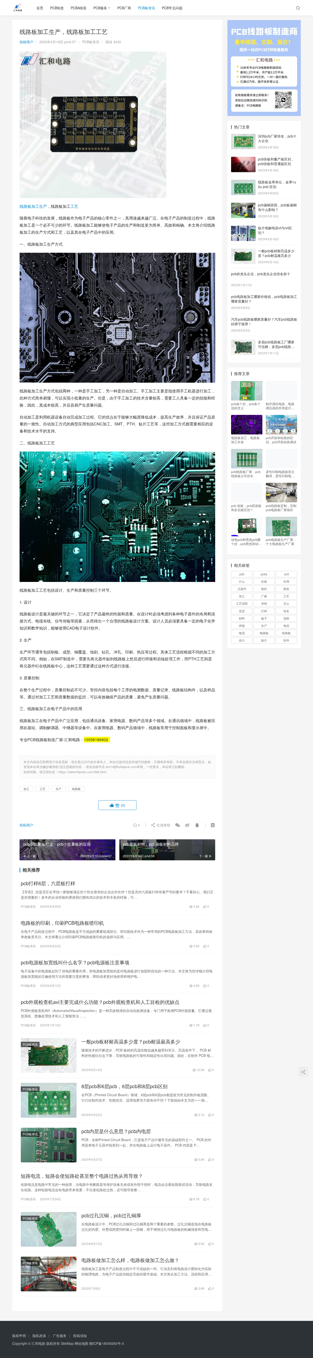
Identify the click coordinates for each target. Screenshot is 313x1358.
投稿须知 (80, 1335)
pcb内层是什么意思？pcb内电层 (116, 1131)
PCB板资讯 (146, 7)
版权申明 (19, 1335)
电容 (286, 625)
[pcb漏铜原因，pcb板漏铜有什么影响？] (243, 205)
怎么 (286, 603)
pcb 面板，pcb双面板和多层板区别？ (246, 508)
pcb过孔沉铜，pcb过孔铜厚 (111, 1215)
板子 (264, 618)
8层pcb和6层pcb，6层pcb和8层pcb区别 (124, 1086)
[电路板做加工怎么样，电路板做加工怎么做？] (49, 1274)
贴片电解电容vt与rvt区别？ (275, 230)
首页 (39, 7)
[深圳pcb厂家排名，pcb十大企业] (243, 136)
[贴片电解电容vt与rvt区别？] (243, 228)
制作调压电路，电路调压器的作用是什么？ (280, 406)
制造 (286, 589)
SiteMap (67, 1343)
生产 (43, 206)
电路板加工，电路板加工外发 (245, 440)
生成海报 (163, 824)
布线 (264, 603)
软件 (286, 640)
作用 (286, 581)
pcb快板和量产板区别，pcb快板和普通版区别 (276, 161)
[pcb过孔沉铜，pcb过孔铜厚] (49, 1229)
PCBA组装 (79, 7)
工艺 (74, 206)
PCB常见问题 (172, 7)
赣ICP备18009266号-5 (106, 1343)
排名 (286, 611)
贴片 (264, 640)
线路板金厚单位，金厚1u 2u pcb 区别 (277, 184)
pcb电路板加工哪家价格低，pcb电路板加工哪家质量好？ (264, 299)
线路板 (25, 206)
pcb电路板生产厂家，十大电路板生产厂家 (281, 541)
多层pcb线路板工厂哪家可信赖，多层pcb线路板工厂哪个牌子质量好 (276, 346)
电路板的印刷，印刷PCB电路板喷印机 (62, 922)
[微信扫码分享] (177, 825)
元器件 (241, 589)
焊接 (242, 625)
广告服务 (60, 1335)
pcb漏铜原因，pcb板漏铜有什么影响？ (277, 207)
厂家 (264, 596)
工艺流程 (242, 603)
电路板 (264, 633)
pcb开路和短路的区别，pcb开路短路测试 (281, 440)
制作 (264, 589)
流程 (286, 618)
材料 (242, 618)
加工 (35, 206)
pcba (264, 574)
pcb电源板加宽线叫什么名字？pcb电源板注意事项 (75, 962)
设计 (242, 640)
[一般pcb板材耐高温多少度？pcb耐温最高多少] (49, 1055)
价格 (264, 581)
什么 (242, 581)
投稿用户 (26, 41)
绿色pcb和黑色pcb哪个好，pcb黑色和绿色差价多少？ (246, 541)
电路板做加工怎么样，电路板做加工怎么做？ (130, 1260)
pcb (241, 574)
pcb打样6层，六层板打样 (48, 883)
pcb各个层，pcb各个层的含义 (245, 406)
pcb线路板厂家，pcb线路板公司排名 (245, 474)
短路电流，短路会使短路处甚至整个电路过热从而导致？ (82, 1175)
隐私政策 (39, 1335)
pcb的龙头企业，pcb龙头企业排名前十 (260, 273)
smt (286, 574)
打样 (264, 611)
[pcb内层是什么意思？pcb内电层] (49, 1145)
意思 (242, 611)
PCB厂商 (124, 7)
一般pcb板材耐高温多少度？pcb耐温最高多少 (130, 1041)
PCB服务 (100, 7)
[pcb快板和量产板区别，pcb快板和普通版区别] (243, 159)
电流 (242, 633)
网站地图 (81, 1343)
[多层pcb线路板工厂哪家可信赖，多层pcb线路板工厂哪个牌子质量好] (243, 342)
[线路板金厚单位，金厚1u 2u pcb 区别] (243, 182)
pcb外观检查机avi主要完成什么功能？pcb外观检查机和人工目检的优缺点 (100, 1002)
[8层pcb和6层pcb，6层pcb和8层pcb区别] (49, 1100)
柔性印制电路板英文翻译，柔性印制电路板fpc (280, 474)
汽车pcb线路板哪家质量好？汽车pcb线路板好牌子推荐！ (264, 321)
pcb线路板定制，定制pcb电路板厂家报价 (281, 508)
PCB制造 (57, 7)
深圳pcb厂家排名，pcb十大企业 (277, 138)
